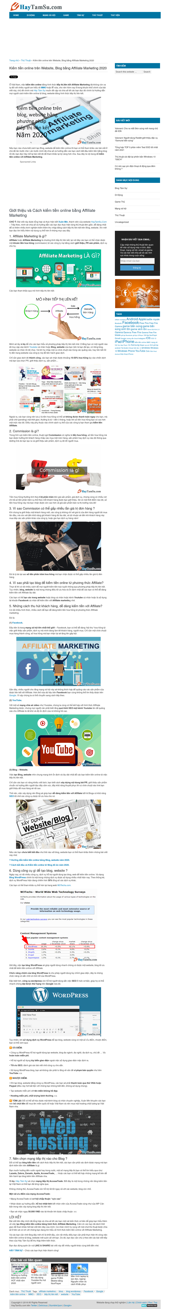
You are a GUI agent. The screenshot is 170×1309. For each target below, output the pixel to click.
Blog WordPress (17, 877)
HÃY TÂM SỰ (16, 1250)
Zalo (148, 351)
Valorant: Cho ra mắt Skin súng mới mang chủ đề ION (136, 130)
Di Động (31, 15)
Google (12, 695)
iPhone (128, 341)
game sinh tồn (139, 329)
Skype (142, 345)
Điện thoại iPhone (126, 354)
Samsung (135, 344)
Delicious (43, 1305)
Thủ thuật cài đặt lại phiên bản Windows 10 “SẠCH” (135, 158)
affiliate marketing (47, 1291)
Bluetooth (118, 323)
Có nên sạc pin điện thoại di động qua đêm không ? (135, 167)
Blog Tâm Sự (121, 188)
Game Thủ (120, 201)
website (64, 1294)
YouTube (16, 700)
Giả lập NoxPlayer (150, 335)
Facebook (17, 622)
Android (132, 318)
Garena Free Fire (132, 332)
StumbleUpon (55, 1305)
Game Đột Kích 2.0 (153, 329)
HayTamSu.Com (99, 221)
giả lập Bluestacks (126, 335)
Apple (142, 319)
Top (155, 1302)
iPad (118, 341)
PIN (129, 345)
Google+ (68, 1305)
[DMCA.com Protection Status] (149, 1306)
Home (16, 15)
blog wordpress (73, 1291)
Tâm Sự (80, 15)
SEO (11, 796)
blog (61, 1291)
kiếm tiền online (17, 1294)
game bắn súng (132, 326)
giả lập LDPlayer (138, 335)
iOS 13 (153, 338)
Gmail (117, 338)
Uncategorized (122, 222)
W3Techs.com (64, 885)
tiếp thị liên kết (51, 1294)
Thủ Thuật (97, 15)
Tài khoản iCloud (127, 348)
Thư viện (115, 15)
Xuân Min (63, 221)
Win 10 (139, 348)
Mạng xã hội (49, 15)
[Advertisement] (85, 37)
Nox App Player (123, 345)
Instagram (141, 338)
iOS (148, 338)
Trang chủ (14, 60)
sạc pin (147, 345)
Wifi (135, 348)
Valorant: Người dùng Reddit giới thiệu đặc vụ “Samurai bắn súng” (136, 139)
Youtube (33, 346)
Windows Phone (126, 350)
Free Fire (144, 323)
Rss (150, 1302)
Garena (119, 332)
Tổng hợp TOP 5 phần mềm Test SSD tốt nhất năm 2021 (136, 148)
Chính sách (141, 1302)
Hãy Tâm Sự (39, 90)
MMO (43, 87)
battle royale (153, 319)
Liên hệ (130, 1302)
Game (66, 15)
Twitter (34, 1305)
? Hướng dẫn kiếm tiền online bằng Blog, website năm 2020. (39, 859)
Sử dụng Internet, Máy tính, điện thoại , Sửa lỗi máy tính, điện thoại (35, 6)
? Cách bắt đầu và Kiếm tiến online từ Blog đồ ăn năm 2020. (39, 864)
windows (146, 347)
